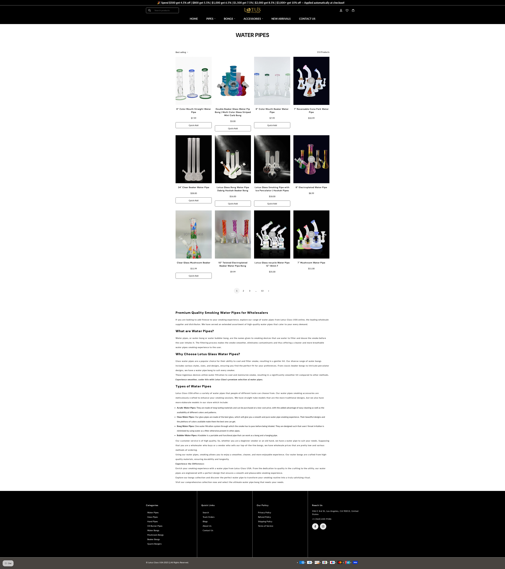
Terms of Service (265, 526)
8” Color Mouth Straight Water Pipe (193, 111)
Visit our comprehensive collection (194, 482)
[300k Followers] (315, 526)
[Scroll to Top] (500, 555)
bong (256, 482)
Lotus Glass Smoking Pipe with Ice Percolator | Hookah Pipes (272, 189)
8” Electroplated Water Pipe (311, 187)
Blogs (205, 521)
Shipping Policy (265, 521)
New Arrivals (281, 18)
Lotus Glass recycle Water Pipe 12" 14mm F (272, 264)
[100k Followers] (323, 526)
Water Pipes (153, 512)
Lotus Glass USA (289, 319)
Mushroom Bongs (155, 535)
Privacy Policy (264, 512)
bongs (191, 477)
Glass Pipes (152, 517)
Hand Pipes (152, 521)
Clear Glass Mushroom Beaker (193, 262)
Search (206, 512)
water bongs (315, 361)
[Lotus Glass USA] (252, 10)
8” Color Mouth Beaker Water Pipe (272, 111)
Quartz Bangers (154, 543)
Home (194, 18)
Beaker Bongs (153, 539)
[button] (353, 10)
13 (262, 290)
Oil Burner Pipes (154, 526)
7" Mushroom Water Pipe (311, 262)
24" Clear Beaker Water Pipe (193, 187)
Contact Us (307, 18)
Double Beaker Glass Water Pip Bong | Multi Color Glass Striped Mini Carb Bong (233, 112)
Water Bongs (153, 530)
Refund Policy (264, 517)
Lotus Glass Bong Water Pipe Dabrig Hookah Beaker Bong (233, 189)
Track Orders (208, 517)
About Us (207, 526)
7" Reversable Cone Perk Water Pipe (311, 111)
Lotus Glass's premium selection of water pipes (238, 379)
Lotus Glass (240, 468)
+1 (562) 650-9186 (321, 519)
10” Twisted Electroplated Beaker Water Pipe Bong (232, 264)
